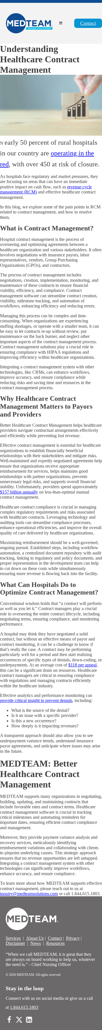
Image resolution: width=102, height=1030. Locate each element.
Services (13, 938)
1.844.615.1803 (24, 1007)
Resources (55, 943)
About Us (35, 938)
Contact (88, 23)
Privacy (73, 938)
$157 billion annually (19, 492)
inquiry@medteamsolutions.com (29, 893)
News (35, 943)
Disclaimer (15, 943)
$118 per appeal (82, 665)
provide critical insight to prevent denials (36, 700)
